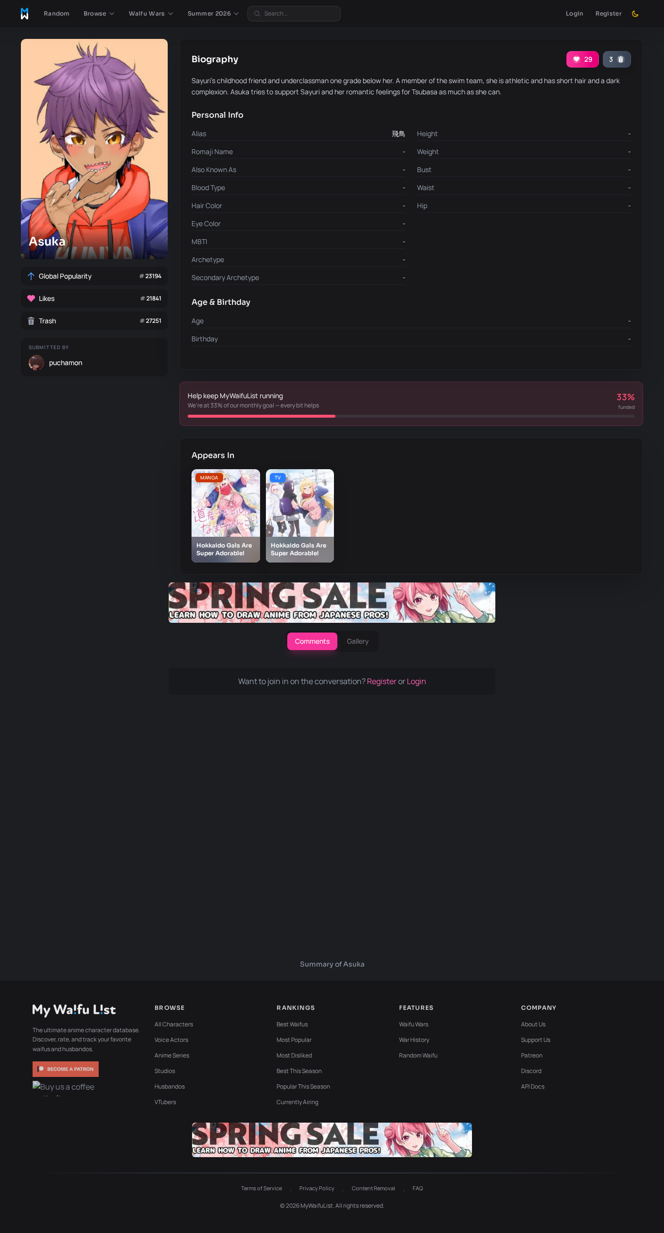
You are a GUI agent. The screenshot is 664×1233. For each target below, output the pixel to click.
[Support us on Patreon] (67, 1069)
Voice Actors (171, 1040)
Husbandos (170, 1086)
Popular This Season (303, 1086)
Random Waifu (418, 1055)
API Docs (532, 1086)
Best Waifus (292, 1024)
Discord (531, 1071)
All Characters (174, 1024)
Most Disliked (294, 1055)
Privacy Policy (316, 1188)
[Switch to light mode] (635, 13)
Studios (165, 1071)
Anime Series (172, 1055)
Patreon (531, 1055)
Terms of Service (261, 1188)
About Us (533, 1024)
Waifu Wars (413, 1024)
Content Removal (373, 1188)
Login (575, 13)
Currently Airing (297, 1102)
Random (57, 13)
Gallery (358, 641)
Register (608, 13)
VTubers (165, 1102)
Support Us (535, 1040)
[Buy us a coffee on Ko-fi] (67, 1088)
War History (414, 1040)
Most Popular (294, 1040)
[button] (99, 13)
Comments (312, 641)
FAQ (418, 1188)
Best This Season (299, 1071)
